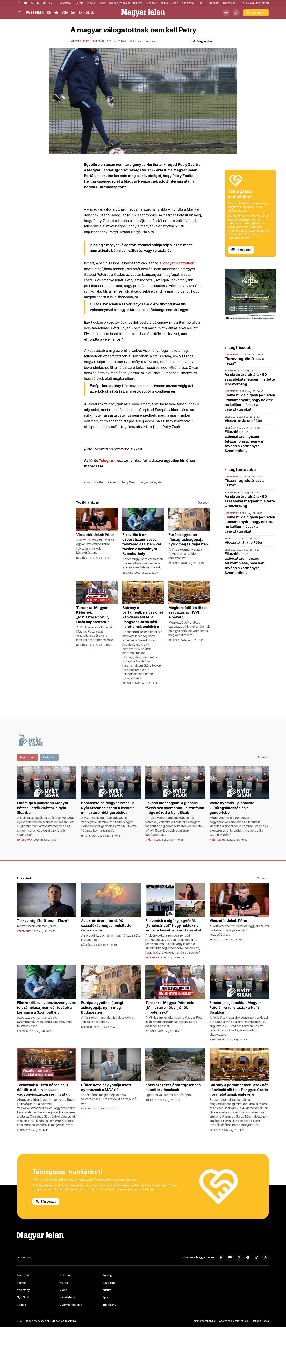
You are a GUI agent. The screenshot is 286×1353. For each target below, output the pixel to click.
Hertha (98, 482)
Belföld (79, 2)
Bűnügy (137, 2)
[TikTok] (44, 3)
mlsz (87, 482)
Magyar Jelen (80, 41)
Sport (175, 2)
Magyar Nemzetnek (178, 263)
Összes (202, 502)
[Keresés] (236, 12)
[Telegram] (38, 3)
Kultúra (164, 2)
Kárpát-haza (67, 1297)
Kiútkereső (229, 2)
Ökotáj (201, 2)
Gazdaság (151, 2)
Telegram (107, 461)
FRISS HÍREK (35, 12)
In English (214, 2)
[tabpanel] (143, 807)
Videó (101, 2)
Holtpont (65, 1275)
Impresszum (24, 1257)
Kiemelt (52, 12)
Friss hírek (23, 1275)
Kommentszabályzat (204, 1320)
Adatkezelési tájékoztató (233, 1320)
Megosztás (204, 41)
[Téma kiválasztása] (226, 12)
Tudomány (188, 2)
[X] (31, 3)
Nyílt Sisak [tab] (27, 757)
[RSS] (50, 3)
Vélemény (65, 2)
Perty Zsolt (128, 482)
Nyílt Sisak (86, 12)
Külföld (91, 2)
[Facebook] (19, 3)
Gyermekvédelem (119, 2)
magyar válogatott (151, 482)
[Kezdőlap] (143, 13)
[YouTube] (25, 3)
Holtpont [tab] (49, 757)
